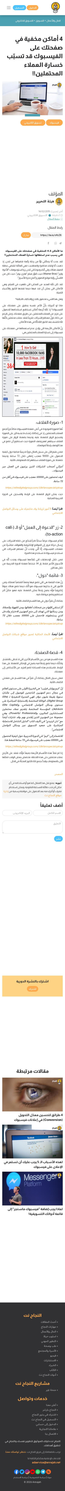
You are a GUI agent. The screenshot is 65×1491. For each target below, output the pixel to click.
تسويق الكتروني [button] (33, 122)
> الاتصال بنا (51, 1433)
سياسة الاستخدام (20, 1477)
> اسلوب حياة (51, 1336)
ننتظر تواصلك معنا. (15, 1451)
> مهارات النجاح (49, 1326)
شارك (26, 235)
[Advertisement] (32, 158)
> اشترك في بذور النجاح (45, 1414)
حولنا (49, 1477)
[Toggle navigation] (9, 8)
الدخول (32, 7)
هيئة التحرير (45, 201)
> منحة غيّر (52, 1389)
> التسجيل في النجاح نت (44, 1419)
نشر (58, 838)
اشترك (32, 988)
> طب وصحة (51, 1345)
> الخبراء (53, 1365)
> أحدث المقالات (49, 1321)
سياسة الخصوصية (37, 1477)
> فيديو (54, 1355)
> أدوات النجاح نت (48, 1374)
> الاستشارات (51, 1360)
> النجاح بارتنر (50, 1409)
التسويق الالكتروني (37, 215)
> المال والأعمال (49, 1331)
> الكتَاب (53, 1369)
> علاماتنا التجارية (48, 1428)
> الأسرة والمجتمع (48, 1350)
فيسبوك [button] (54, 122)
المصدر (59, 774)
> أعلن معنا (52, 1404)
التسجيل (19, 7)
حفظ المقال (53, 218)
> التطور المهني (49, 1341)
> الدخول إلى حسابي (47, 1424)
